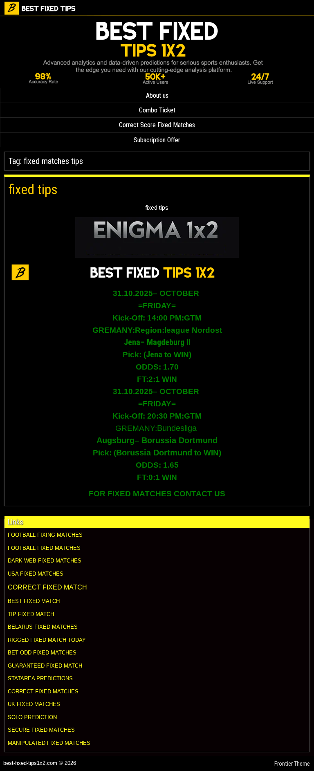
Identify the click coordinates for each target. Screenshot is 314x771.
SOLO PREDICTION (32, 717)
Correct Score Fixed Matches (157, 125)
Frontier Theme (292, 763)
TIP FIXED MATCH (31, 614)
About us (157, 95)
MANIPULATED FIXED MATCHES (49, 743)
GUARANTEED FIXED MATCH (45, 666)
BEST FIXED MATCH (34, 601)
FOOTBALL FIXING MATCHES (45, 535)
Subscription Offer (157, 140)
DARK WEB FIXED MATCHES (44, 561)
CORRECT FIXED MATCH (47, 587)
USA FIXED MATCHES (35, 574)
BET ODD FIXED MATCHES (42, 653)
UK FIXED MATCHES (34, 704)
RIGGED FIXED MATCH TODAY (47, 640)
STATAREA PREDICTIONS (40, 678)
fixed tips (33, 189)
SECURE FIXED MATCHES (41, 730)
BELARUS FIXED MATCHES (43, 627)
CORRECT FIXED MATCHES (43, 691)
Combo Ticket (157, 110)
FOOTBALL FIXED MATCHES (44, 548)
